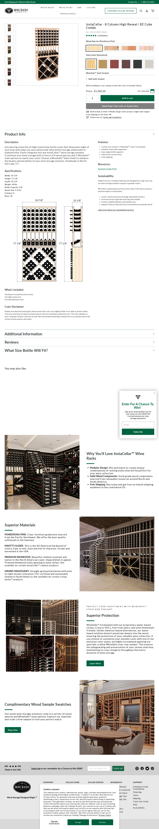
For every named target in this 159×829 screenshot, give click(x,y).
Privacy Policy (105, 815)
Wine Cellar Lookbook (120, 790)
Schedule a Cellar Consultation (140, 788)
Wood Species (100, 41)
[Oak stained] (10, 400)
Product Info (15, 134)
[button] (141, 10)
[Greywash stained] (25, 400)
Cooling (91, 7)
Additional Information (23, 333)
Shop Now (13, 730)
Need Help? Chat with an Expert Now (120, 106)
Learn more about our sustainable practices (116, 210)
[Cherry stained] (14, 400)
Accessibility (139, 808)
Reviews (12, 342)
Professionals (68, 14)
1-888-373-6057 (147, 2)
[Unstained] (6, 400)
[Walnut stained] (18, 400)
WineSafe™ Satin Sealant (97, 73)
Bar (79, 7)
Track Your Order (141, 801)
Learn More (95, 663)
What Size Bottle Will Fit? (26, 350)
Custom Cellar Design (121, 11)
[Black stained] (21, 400)
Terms (136, 795)
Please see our (105, 117)
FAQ (135, 804)
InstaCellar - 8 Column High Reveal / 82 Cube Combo (10, 413)
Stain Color (96, 55)
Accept (78, 822)
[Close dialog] (154, 393)
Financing (137, 792)
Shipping (137, 798)
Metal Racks (66, 7)
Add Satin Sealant (96, 79)
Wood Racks (47, 7)
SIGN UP (118, 768)
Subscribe (36, 768)
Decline (102, 822)
